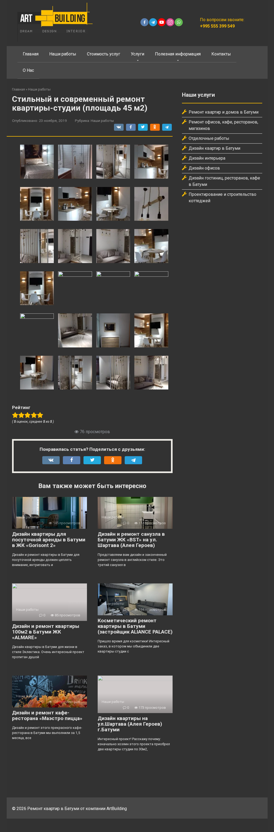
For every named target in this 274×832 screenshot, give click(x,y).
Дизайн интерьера (207, 158)
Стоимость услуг (103, 54)
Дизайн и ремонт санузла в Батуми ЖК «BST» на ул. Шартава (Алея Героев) (131, 539)
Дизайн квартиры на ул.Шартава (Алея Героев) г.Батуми (130, 724)
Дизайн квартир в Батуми (214, 148)
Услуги (137, 54)
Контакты (221, 54)
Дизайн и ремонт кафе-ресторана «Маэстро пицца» (47, 715)
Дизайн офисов (204, 168)
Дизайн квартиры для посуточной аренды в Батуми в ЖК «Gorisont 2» (48, 539)
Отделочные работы (209, 138)
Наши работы (62, 54)
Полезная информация (178, 54)
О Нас (28, 70)
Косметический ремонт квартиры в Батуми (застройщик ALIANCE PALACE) (135, 626)
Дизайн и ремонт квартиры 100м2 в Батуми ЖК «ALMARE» (45, 631)
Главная (31, 54)
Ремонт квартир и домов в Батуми (223, 112)
